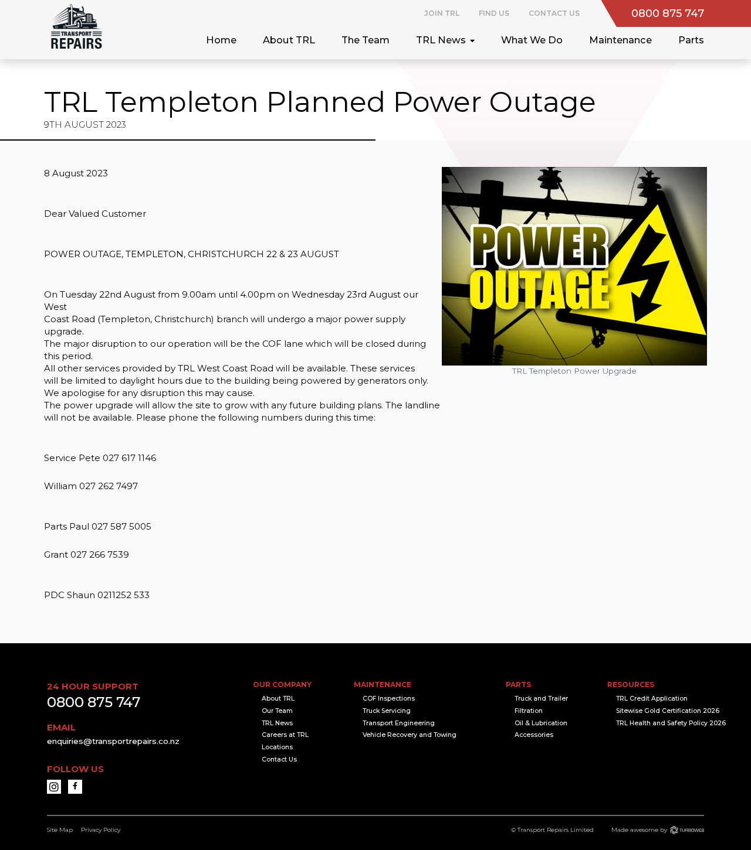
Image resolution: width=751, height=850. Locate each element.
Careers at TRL (285, 735)
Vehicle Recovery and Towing (409, 735)
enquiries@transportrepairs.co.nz (113, 741)
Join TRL (441, 13)
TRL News (441, 40)
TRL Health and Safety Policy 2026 (671, 723)
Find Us (494, 13)
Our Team (277, 711)
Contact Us (554, 13)
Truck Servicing (387, 711)
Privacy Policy (100, 830)
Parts (691, 40)
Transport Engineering (399, 723)
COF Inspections (389, 698)
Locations (277, 747)
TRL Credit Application (652, 698)
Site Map (60, 830)
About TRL (289, 40)
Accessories (534, 735)
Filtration (529, 711)
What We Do (532, 40)
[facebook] (75, 787)
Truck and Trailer (541, 698)
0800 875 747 (667, 13)
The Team (365, 40)
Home (221, 40)
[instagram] (54, 787)
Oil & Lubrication (541, 723)
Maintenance (620, 40)
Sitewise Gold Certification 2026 (667, 711)
